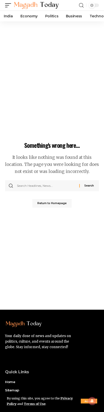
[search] (81, 5)
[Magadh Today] (36, 5)
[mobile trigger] (9, 5)
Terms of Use (34, 404)
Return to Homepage (52, 203)
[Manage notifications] (92, 401)
